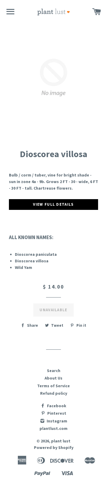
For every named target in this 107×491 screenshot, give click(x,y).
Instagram (56, 421)
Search (53, 370)
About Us (53, 378)
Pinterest (56, 413)
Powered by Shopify (53, 447)
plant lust (60, 441)
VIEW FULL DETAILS (53, 204)
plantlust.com (53, 428)
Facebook (56, 405)
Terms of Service (53, 385)
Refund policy (53, 393)
